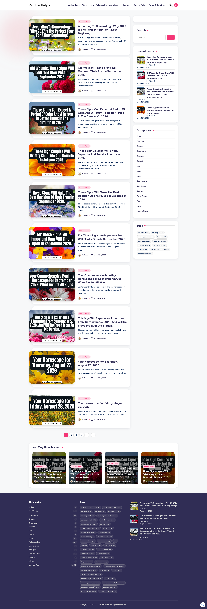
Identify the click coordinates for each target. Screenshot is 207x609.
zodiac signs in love (144, 253)
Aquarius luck (99, 511)
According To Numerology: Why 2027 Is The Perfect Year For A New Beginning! (102, 30)
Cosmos (140, 156)
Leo (138, 166)
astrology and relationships (107, 516)
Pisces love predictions (89, 558)
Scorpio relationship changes (114, 566)
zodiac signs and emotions (90, 583)
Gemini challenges (87, 537)
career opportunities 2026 (90, 528)
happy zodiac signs (87, 541)
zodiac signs (110, 579)
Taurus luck (116, 570)
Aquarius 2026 (143, 233)
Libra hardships (96, 545)
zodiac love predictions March (91, 579)
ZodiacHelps (39, 5)
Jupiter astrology (144, 241)
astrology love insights (89, 520)
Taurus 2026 (142, 249)
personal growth (103, 553)
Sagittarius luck (86, 562)
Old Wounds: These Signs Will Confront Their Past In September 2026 (100, 71)
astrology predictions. (145, 237)
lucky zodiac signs (160, 241)
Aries (139, 136)
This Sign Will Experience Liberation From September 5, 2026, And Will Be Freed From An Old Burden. (102, 322)
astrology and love (87, 516)
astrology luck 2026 (107, 520)
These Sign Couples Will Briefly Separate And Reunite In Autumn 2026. (99, 154)
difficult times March (88, 532)
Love (139, 176)
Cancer (140, 146)
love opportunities (87, 549)
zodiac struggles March (108, 591)
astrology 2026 (157, 233)
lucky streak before (104, 549)
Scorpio (140, 191)
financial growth (104, 532)
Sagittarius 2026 (144, 245)
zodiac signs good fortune (160, 249)
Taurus (140, 201)
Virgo (139, 206)
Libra (139, 171)
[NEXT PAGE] (93, 435)
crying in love (107, 528)
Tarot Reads (142, 196)
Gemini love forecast (104, 537)
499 (87, 435)
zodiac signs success (88, 591)
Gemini (140, 161)
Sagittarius (141, 186)
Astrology (141, 141)
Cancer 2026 (161, 237)
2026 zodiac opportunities (90, 507)
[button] (93, 435)
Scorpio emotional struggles (90, 566)
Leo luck (84, 545)
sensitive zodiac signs (88, 570)
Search (141, 30)
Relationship (142, 181)
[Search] (171, 37)
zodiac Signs (84, 21)
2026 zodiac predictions (112, 507)
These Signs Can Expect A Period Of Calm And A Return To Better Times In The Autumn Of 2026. (101, 113)
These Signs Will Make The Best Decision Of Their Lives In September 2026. (102, 196)
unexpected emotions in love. (91, 574)
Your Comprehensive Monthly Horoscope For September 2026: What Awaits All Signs (99, 279)
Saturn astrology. (159, 245)
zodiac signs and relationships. (113, 583)
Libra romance (110, 545)
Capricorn (141, 151)
